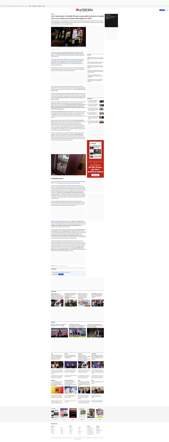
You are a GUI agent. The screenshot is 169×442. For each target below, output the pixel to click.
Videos (26, 6)
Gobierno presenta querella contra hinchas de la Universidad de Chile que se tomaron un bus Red (93, 105)
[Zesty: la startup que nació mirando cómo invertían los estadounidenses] (71, 364)
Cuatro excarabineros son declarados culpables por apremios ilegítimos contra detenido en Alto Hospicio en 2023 (93, 122)
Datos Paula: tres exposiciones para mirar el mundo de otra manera (97, 401)
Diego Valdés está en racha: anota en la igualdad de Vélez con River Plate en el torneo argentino (97, 357)
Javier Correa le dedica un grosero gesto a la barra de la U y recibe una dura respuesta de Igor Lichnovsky (97, 376)
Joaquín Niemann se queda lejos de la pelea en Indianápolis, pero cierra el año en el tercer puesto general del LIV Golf (97, 372)
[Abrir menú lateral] (1, 10)
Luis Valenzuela (62, 265)
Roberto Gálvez (62, 26)
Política (4, 6)
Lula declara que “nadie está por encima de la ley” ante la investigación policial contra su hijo (96, 63)
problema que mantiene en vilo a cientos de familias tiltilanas (69, 182)
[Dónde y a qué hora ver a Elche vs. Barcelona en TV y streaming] (59, 332)
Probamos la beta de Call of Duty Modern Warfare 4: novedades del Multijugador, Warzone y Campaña (71, 296)
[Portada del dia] (95, 158)
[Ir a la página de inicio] (84, 10)
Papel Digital (39, 6)
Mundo (23, 6)
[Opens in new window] (73, 418)
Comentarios (58, 49)
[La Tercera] (55, 418)
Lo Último (29, 6)
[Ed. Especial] (82, 418)
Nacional (7, 6)
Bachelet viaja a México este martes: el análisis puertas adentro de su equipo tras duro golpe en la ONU (96, 58)
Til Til (59, 265)
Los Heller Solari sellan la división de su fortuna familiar (71, 376)
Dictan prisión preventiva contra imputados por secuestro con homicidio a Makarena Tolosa (93, 113)
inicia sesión (55, 274)
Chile (52, 353)
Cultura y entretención (69, 380)
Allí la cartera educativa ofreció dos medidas (59, 221)
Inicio (2, 6)
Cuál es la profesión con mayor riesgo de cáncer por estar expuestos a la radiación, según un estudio (84, 371)
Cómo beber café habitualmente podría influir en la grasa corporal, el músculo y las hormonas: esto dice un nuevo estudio (57, 296)
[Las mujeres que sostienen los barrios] (97, 390)
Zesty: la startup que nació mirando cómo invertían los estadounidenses (70, 356)
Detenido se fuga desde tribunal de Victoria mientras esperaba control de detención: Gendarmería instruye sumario (93, 117)
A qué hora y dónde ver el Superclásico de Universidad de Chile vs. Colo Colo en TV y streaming (77, 325)
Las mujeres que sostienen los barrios (97, 382)
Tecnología (15, 6)
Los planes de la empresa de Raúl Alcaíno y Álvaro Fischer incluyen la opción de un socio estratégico (70, 371)
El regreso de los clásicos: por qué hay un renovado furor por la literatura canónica (70, 396)
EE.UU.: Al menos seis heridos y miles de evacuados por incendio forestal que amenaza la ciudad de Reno (95, 76)
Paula (92, 380)
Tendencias (80, 353)
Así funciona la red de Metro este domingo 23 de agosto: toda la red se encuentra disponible (95, 325)
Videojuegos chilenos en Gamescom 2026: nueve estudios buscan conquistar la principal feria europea (57, 401)
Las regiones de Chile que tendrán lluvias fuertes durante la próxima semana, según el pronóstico (83, 376)
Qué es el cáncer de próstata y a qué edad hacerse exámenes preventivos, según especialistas (83, 296)
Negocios (11, 6)
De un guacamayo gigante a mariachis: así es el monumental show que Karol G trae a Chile (70, 383)
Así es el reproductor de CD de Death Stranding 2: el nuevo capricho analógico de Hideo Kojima (57, 383)
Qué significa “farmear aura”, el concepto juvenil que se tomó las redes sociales (97, 295)
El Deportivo (19, 6)
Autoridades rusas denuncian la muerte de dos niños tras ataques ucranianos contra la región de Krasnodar (95, 67)
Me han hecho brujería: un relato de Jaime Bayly (70, 401)
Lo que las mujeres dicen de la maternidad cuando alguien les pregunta (96, 396)
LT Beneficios (34, 6)
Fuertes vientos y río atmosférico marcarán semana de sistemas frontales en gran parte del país (93, 101)
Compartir (53, 49)
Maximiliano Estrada (55, 26)
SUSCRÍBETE (95, 175)
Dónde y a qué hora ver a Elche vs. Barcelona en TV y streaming (58, 325)
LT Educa (43, 6)
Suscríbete (61, 274)
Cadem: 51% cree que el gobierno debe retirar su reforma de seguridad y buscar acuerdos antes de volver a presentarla (95, 71)
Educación (56, 265)
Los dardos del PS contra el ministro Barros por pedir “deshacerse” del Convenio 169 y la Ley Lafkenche (95, 80)
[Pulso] (64, 418)
